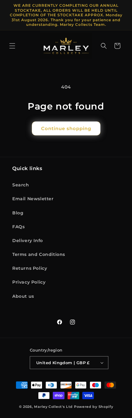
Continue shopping (66, 128)
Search (20, 185)
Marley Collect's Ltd (53, 406)
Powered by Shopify (93, 406)
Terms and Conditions (38, 254)
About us (23, 296)
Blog (17, 213)
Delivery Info (27, 240)
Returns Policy (29, 268)
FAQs (18, 226)
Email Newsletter (33, 198)
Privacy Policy (28, 282)
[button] (12, 46)
